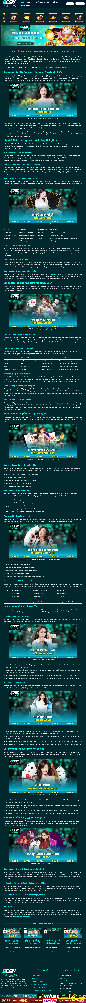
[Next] (82, 942)
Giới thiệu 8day (35, 975)
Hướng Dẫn (29, 2)
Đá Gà (58, 2)
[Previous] (3, 942)
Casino (46, 2)
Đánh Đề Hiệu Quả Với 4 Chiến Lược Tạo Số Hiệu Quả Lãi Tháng (33, 942)
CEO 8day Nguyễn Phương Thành (41, 990)
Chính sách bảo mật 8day (38, 987)
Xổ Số (53, 2)
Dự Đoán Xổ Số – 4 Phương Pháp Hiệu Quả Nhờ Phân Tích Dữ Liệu (73, 942)
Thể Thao (39, 2)
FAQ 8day (34, 979)
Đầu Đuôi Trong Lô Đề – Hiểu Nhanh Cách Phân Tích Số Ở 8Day (12, 942)
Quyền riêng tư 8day (37, 981)
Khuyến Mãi (25, 5)
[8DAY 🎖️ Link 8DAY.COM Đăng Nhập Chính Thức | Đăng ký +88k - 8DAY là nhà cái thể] (9, 4)
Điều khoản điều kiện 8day (39, 984)
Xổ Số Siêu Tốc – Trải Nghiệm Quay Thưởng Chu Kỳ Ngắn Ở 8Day (53, 942)
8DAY (22, 2)
